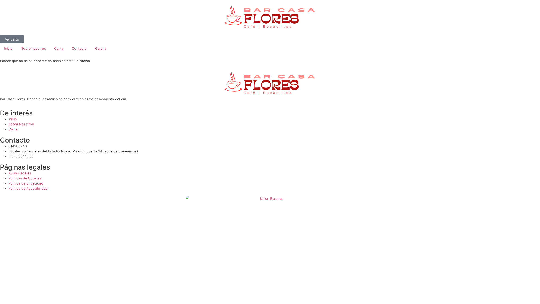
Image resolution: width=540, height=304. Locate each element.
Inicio (8, 48)
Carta (58, 48)
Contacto (79, 48)
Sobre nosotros (33, 48)
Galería (100, 48)
